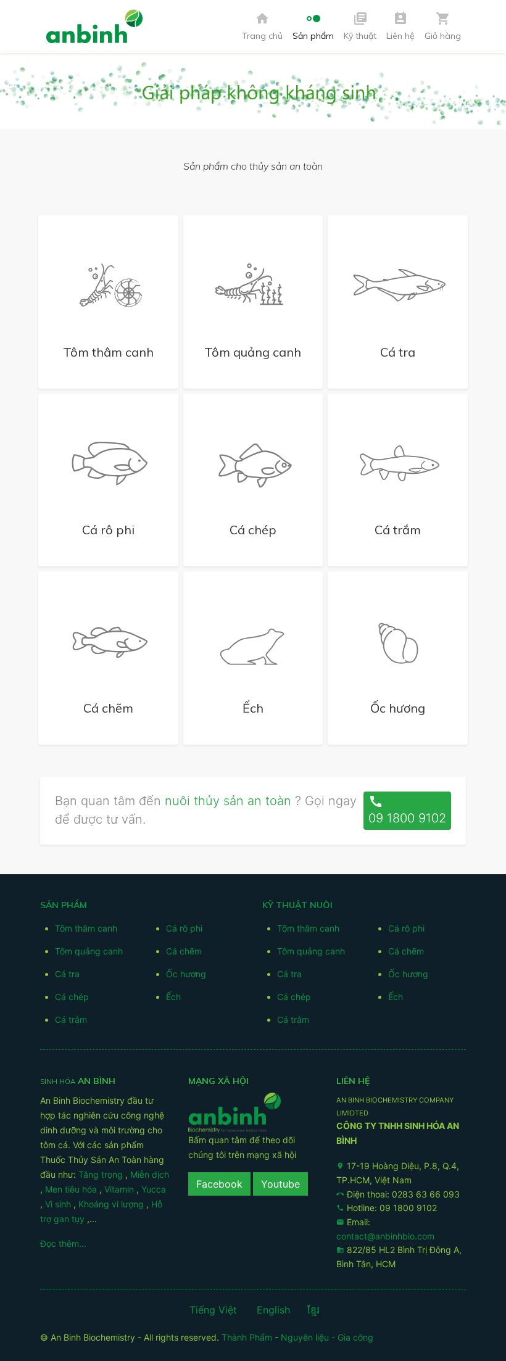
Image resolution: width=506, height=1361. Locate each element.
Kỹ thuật (360, 26)
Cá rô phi (184, 928)
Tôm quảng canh (89, 951)
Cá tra (67, 974)
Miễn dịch (149, 1174)
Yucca (153, 1189)
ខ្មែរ (313, 1310)
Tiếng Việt (213, 1310)
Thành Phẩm (247, 1337)
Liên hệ (400, 26)
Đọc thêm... (63, 1243)
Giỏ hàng (443, 26)
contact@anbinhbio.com (385, 1235)
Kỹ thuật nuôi (297, 905)
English (273, 1310)
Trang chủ (262, 26)
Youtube (280, 1184)
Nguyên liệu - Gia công (327, 1337)
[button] (313, 27)
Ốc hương (186, 974)
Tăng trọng (101, 1174)
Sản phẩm (313, 26)
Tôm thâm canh (86, 928)
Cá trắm (71, 1019)
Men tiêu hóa (72, 1189)
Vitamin (120, 1189)
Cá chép (72, 996)
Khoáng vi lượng (112, 1204)
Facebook (219, 1184)
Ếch (173, 996)
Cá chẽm (184, 951)
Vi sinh (59, 1204)
